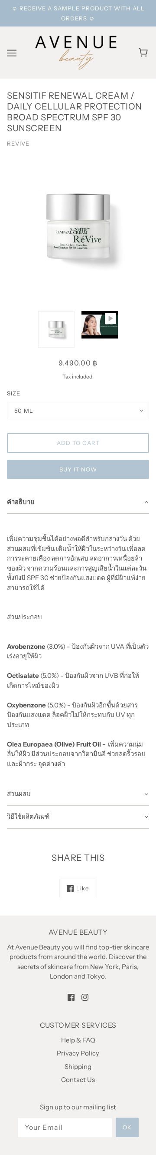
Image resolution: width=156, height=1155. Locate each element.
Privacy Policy (78, 1053)
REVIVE (18, 143)
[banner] (76, 52)
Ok (127, 1127)
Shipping (78, 1066)
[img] (71, 997)
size (13, 393)
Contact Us (78, 1079)
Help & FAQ (78, 1040)
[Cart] (144, 52)
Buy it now (78, 469)
